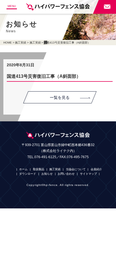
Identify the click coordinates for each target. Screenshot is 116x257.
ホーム (23, 169)
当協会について (76, 169)
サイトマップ (88, 173)
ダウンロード (27, 173)
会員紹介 (96, 169)
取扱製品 (38, 169)
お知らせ (47, 173)
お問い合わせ (66, 173)
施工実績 (20, 42)
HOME (7, 42)
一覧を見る (60, 97)
